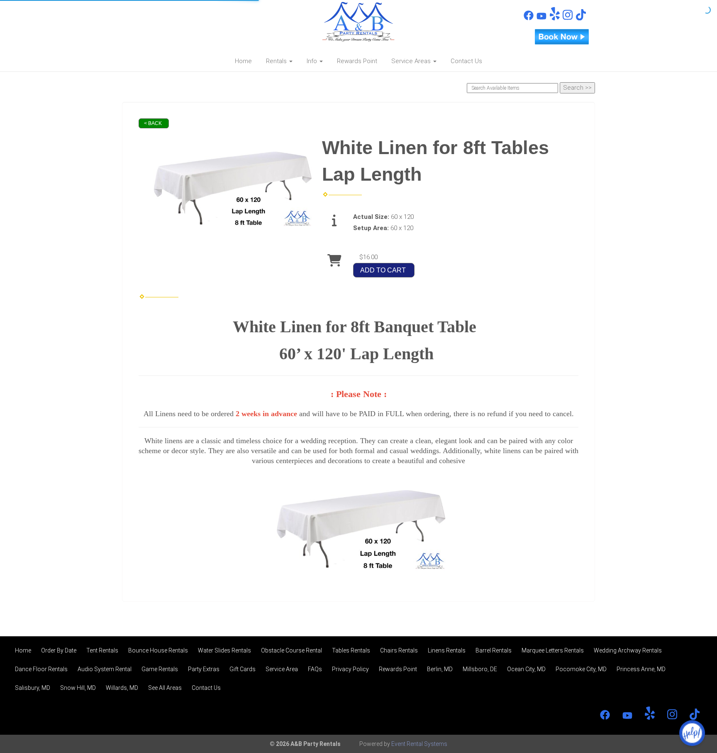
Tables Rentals (351, 650)
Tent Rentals (102, 650)
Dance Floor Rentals (41, 669)
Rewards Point (357, 61)
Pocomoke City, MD (581, 669)
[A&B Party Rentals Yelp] (555, 18)
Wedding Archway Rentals (628, 650)
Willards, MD (122, 687)
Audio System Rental (105, 669)
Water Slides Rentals (224, 650)
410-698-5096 (163, 13)
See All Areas (165, 687)
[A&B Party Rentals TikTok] (581, 18)
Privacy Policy (350, 669)
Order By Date (58, 650)
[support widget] (692, 733)
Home (243, 61)
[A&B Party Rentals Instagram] (568, 18)
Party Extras (203, 669)
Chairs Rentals (399, 650)
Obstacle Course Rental (291, 650)
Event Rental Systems (419, 744)
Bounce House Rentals (158, 650)
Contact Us (466, 61)
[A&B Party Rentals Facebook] (529, 18)
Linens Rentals (447, 650)
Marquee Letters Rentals (553, 650)
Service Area (282, 669)
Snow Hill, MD (78, 687)
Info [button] (313, 61)
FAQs (315, 669)
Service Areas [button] (411, 61)
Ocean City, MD (526, 669)
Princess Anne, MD (641, 669)
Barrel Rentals (494, 650)
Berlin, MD (440, 669)
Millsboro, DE (480, 669)
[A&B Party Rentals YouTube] (541, 18)
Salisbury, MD (32, 687)
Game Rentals (159, 669)
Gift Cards (242, 669)
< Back (153, 123)
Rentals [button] (277, 61)
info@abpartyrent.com (172, 27)
